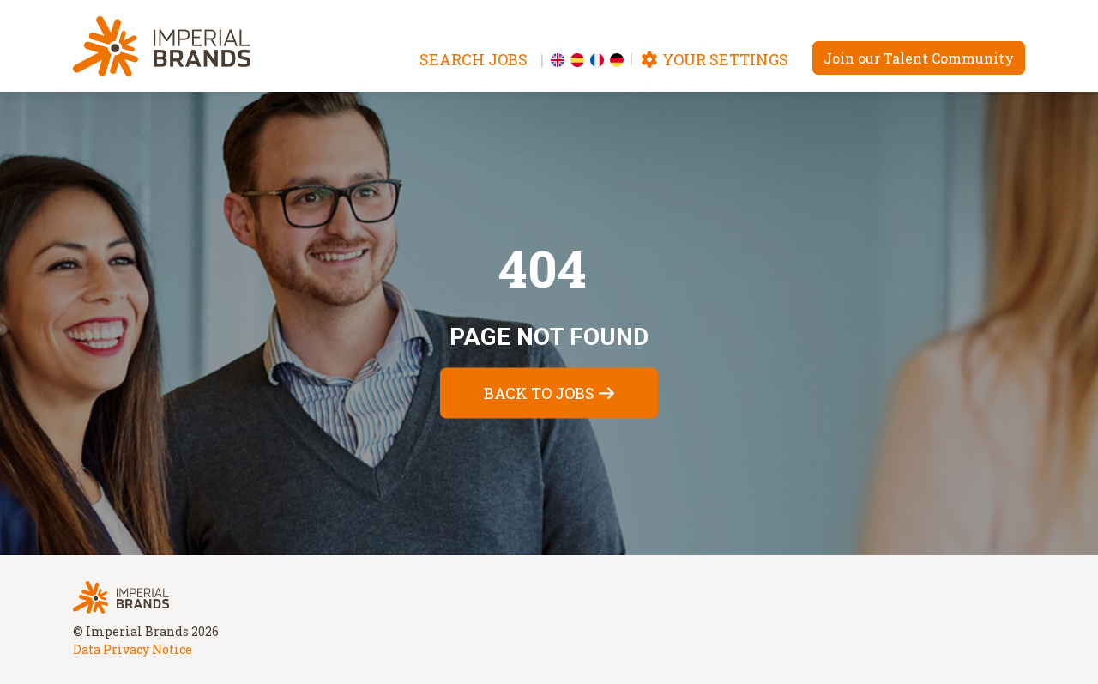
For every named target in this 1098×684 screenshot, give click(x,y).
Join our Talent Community (919, 58)
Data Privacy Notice (132, 649)
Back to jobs (539, 393)
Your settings (723, 59)
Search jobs (473, 59)
